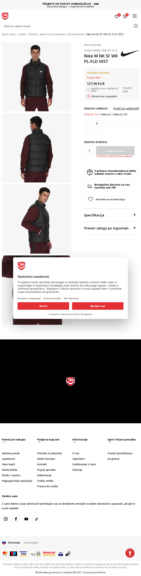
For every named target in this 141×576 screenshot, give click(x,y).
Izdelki (22, 34)
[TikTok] (36, 519)
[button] (70, 26)
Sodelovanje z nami (84, 464)
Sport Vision (9, 34)
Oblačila (32, 34)
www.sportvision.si (52, 572)
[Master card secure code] (49, 553)
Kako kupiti (8, 464)
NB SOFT (77, 572)
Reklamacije (44, 475)
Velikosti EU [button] (91, 114)
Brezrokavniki (76, 34)
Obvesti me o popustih (104, 96)
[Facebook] (16, 519)
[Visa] (23, 553)
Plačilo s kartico (11, 475)
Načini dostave (46, 458)
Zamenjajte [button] (31, 542)
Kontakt (42, 464)
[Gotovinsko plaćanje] (68, 553)
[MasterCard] (5, 553)
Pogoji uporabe (46, 469)
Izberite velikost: (96, 108)
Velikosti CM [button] (120, 114)
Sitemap (77, 469)
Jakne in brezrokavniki (52, 34)
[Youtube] (26, 519)
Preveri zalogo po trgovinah (106, 228)
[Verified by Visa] (60, 553)
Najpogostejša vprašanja (17, 480)
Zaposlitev (78, 458)
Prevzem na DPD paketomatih (71, 3)
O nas (75, 453)
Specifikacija (94, 215)
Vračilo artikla (45, 480)
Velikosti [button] (105, 114)
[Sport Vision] (5, 16)
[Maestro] (13, 553)
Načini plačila (9, 469)
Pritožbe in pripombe (49, 453)
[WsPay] (35, 553)
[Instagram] (5, 519)
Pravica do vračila (47, 486)
